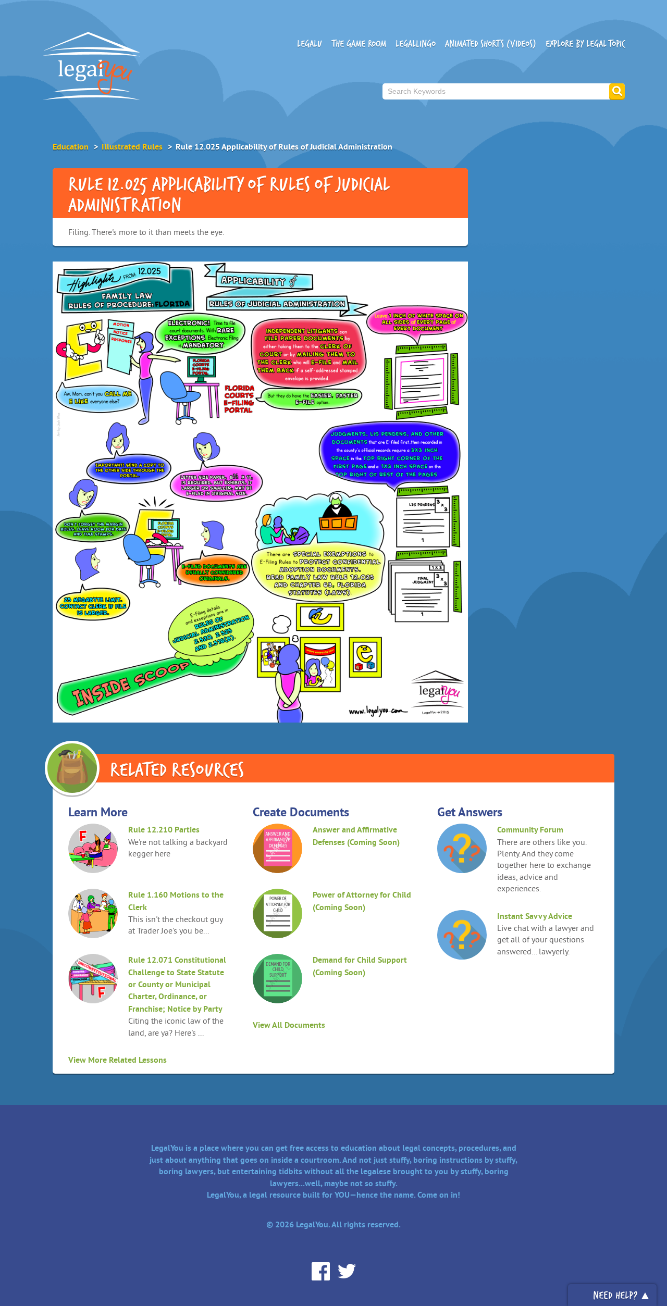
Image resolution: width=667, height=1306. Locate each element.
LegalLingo (416, 43)
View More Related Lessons (117, 1059)
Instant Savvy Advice (534, 916)
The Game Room (358, 43)
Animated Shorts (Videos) (490, 43)
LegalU (309, 43)
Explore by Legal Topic (585, 43)
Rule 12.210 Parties (164, 829)
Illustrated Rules (132, 146)
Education (71, 146)
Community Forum (530, 829)
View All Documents (289, 1024)
